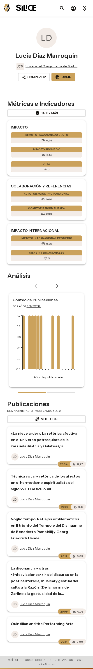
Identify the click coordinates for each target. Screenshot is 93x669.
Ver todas (46, 419)
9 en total (34, 306)
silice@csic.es (46, 664)
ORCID (63, 77)
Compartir (34, 77)
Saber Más (46, 113)
